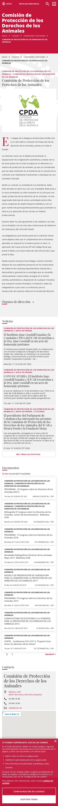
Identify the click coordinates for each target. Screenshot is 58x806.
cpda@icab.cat (15, 708)
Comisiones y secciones (34, 36)
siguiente (49, 654)
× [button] (55, 741)
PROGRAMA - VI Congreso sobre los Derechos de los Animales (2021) (28, 490)
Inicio (4, 36)
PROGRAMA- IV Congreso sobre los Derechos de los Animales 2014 (28, 599)
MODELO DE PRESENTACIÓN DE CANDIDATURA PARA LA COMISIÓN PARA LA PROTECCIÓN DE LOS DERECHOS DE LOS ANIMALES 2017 (28, 578)
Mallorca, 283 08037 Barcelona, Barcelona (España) (25, 693)
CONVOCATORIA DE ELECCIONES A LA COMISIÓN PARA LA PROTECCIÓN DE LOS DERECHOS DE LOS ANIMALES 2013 (27, 621)
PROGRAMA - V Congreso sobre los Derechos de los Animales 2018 (28, 536)
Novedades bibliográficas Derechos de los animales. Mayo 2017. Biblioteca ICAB (28, 556)
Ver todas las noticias (28, 454)
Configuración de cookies (29, 791)
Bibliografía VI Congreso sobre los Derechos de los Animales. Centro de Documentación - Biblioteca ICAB (27, 515)
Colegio (15, 36)
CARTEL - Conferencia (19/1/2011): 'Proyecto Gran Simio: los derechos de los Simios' (27, 642)
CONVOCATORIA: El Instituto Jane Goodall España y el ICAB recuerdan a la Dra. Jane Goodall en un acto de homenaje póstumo (28, 381)
